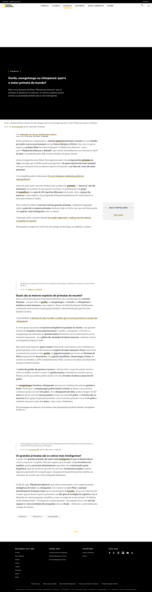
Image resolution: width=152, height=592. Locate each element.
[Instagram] (118, 553)
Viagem (17, 566)
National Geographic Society (57, 559)
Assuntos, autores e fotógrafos (58, 552)
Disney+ (146, 1)
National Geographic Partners (58, 556)
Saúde (17, 577)
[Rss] (132, 553)
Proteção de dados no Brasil (109, 584)
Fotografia (18, 570)
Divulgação (17, 127)
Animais (14, 71)
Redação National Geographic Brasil (38, 134)
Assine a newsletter (11, 1)
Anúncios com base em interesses (88, 584)
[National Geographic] (3, 5)
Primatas (37, 516)
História (17, 559)
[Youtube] (128, 553)
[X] (114, 553)
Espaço (17, 573)
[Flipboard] (123, 553)
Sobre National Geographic (68, 584)
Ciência (17, 563)
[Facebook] (109, 553)
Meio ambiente (19, 556)
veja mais (118, 215)
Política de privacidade (49, 584)
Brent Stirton (35, 289)
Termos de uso (35, 584)
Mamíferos (53, 516)
